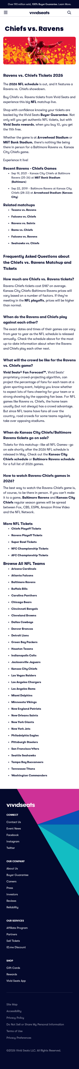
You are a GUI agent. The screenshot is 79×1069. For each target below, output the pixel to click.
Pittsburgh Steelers (24, 742)
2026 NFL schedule (23, 84)
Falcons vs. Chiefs (23, 216)
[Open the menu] (5, 12)
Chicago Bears (21, 602)
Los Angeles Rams (23, 688)
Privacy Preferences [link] (18, 1037)
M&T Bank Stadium (17, 142)
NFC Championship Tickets (29, 548)
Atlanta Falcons (22, 575)
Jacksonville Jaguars (26, 662)
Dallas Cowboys (22, 622)
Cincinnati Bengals (24, 608)
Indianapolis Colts (23, 655)
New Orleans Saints (24, 715)
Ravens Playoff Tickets (26, 535)
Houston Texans (22, 648)
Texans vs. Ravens (23, 209)
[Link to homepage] (39, 12)
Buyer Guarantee (54, 115)
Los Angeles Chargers (26, 682)
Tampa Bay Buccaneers (27, 762)
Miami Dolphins (21, 695)
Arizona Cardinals (23, 568)
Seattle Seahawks (23, 755)
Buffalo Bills (19, 588)
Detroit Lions (20, 635)
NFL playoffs (34, 300)
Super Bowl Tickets (24, 541)
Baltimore (19, 181)
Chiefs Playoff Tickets (26, 528)
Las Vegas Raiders (23, 675)
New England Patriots (26, 708)
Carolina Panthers (24, 595)
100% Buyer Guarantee (44, 4)
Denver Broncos (22, 628)
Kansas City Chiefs (24, 668)
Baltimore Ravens (35, 497)
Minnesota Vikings (24, 702)
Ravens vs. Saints (23, 223)
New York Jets (20, 728)
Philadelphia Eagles (25, 735)
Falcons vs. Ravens (24, 236)
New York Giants (22, 722)
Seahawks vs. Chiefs (25, 243)
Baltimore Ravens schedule (54, 459)
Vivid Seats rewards (18, 124)
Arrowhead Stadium (52, 137)
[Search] (69, 12)
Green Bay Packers (24, 642)
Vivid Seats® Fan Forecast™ (24, 372)
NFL (33, 102)
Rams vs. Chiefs (22, 229)
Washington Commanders (29, 775)
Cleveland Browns (23, 615)
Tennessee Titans (23, 768)
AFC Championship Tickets (29, 555)
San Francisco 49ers (25, 748)
